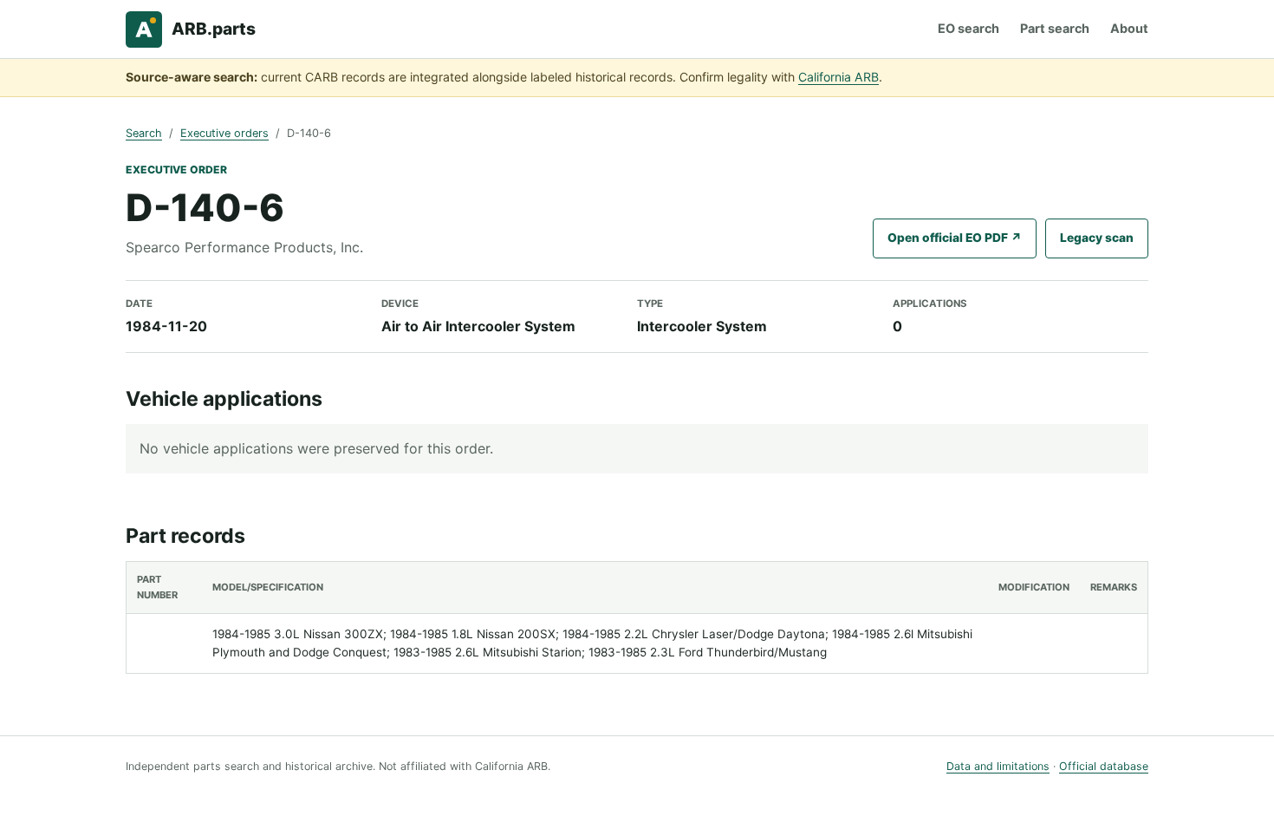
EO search (968, 28)
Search (144, 133)
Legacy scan (1097, 238)
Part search (1054, 28)
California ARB (838, 76)
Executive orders (224, 133)
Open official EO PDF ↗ (954, 238)
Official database (1103, 766)
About (1129, 28)
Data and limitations (998, 766)
